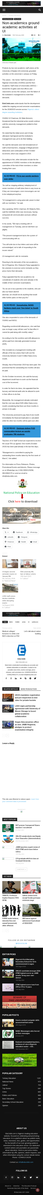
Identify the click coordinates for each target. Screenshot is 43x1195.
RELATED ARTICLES (11, 689)
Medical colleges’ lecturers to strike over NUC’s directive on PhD (10, 633)
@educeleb (21, 943)
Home (4, 15)
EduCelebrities (7, 892)
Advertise (16, 1186)
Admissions (6, 727)
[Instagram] (12, 678)
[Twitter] (36, 678)
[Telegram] (31, 678)
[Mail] (21, 678)
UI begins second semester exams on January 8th (9, 574)
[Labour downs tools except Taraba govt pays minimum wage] (31, 887)
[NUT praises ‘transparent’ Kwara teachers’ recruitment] (8, 828)
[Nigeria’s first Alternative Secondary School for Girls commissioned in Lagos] (8, 962)
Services (33, 1188)
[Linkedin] (17, 678)
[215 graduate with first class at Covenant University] (8, 861)
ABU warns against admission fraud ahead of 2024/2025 (31, 921)
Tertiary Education (14, 15)
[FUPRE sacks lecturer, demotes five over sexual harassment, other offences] (11, 910)
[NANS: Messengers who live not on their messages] (8, 1034)
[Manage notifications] (37, 1190)
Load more (20, 869)
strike (24, 622)
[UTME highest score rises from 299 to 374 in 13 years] (8, 987)
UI (28, 622)
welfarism (35, 622)
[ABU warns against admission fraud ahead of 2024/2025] (31, 910)
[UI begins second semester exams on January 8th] (10, 563)
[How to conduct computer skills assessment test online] (8, 1023)
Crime (4, 915)
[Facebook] (7, 678)
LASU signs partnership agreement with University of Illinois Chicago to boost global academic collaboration (27, 711)
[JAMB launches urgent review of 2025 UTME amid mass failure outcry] (8, 850)
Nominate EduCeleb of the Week (17, 1188)
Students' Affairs (6, 700)
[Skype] (26, 678)
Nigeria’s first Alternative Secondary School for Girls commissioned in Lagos (26, 962)
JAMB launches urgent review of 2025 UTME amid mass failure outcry (28, 849)
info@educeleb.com (26, 1162)
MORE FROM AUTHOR (29, 689)
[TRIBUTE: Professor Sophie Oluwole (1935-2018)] (11, 887)
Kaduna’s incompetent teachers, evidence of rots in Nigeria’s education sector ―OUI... (28, 1044)
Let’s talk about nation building (32, 632)
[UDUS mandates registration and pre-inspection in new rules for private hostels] (8, 698)
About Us (8, 1186)
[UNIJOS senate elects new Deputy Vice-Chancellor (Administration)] (8, 839)
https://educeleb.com (21, 662)
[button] (40, 10)
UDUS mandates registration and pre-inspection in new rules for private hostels (27, 697)
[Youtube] (37, 1177)
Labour (25, 892)
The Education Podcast (29, 1186)
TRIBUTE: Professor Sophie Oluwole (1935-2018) (10, 898)
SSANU (17, 622)
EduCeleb (7, 35)
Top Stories (17, 19)
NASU (11, 622)
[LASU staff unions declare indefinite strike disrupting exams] (10, 588)
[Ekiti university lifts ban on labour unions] (28, 563)
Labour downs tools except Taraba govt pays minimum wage (31, 898)
